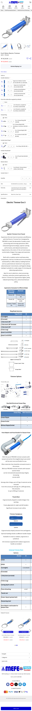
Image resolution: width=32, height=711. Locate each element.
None (6, 102)
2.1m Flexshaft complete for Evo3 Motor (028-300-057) (21, 110)
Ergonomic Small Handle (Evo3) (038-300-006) (21, 86)
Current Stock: (5, 173)
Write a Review (4, 71)
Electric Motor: (4, 161)
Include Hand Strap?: (6, 140)
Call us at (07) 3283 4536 (16, 677)
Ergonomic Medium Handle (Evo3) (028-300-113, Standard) (21, 81)
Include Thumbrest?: (6, 150)
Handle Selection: (5, 78)
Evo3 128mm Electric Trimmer (8, 635)
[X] (16, 684)
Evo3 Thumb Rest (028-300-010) (22, 157)
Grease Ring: (4, 114)
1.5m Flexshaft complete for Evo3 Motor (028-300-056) (21, 105)
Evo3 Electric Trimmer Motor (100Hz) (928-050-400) (21, 168)
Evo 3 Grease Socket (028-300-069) (22, 135)
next (30, 630)
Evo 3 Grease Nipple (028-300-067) (22, 131)
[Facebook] (8, 684)
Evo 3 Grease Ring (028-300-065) (22, 121)
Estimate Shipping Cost (16, 66)
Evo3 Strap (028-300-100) (22, 146)
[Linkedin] (20, 684)
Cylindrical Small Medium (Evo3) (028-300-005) (21, 90)
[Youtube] (12, 684)
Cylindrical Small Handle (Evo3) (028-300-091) (21, 94)
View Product (8, 631)
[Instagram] (24, 684)
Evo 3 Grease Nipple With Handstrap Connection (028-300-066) (21, 126)
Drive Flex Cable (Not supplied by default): (11, 99)
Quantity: (3, 178)
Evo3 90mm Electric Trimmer (24, 635)
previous (2, 630)
